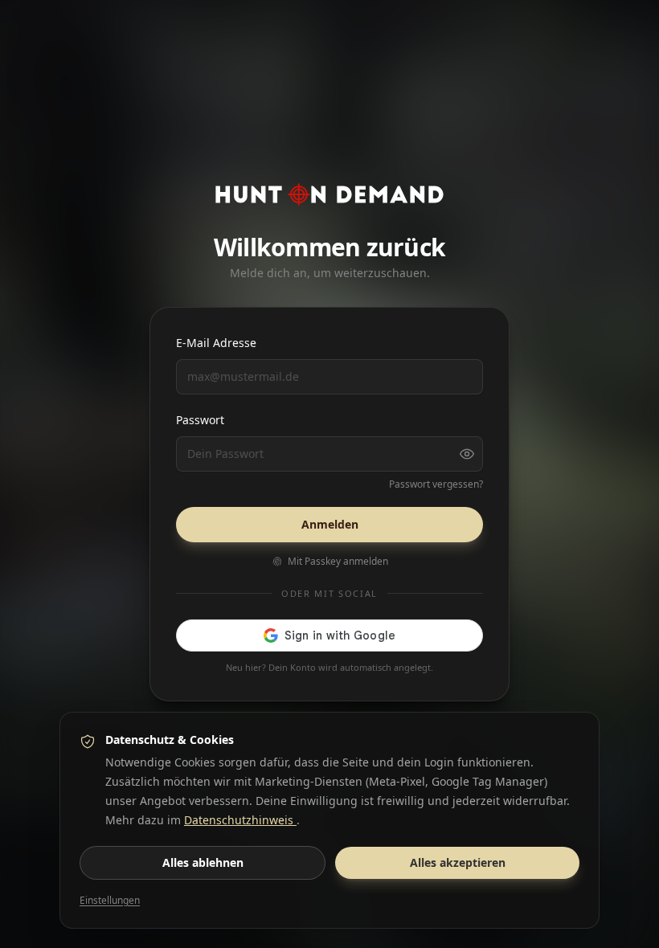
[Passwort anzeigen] (467, 454)
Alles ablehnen (203, 862)
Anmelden (329, 524)
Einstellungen (110, 900)
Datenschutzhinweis (240, 819)
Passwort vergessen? (436, 484)
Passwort (200, 419)
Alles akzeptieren (458, 862)
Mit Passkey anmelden (338, 561)
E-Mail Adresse (216, 342)
